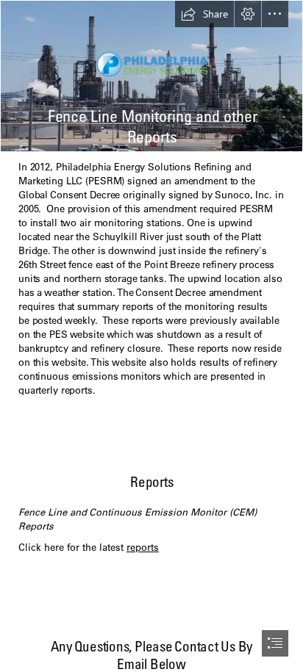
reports (142, 547)
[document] (151, 336)
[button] (204, 14)
